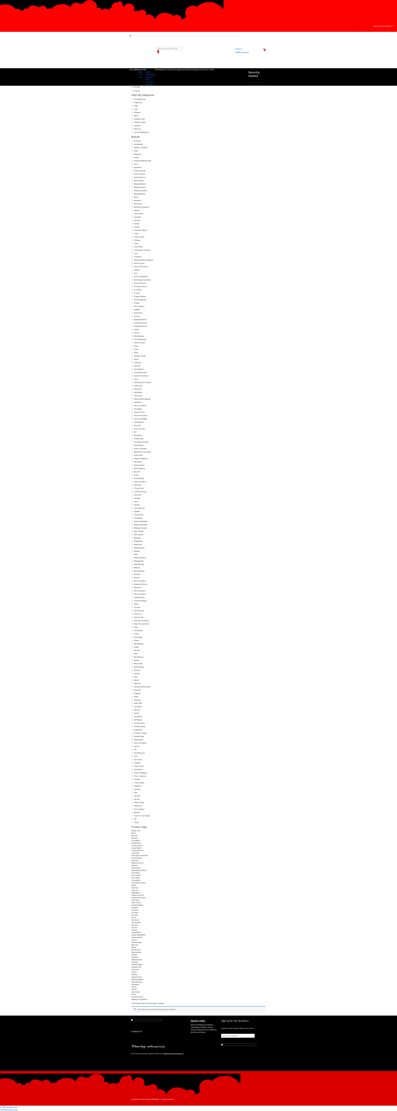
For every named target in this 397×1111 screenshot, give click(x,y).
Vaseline (137, 789)
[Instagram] (11, 26)
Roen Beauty (139, 667)
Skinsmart (138, 716)
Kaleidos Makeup (140, 458)
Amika (136, 157)
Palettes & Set (139, 119)
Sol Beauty (138, 720)
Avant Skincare (140, 177)
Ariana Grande (139, 171)
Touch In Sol (138, 766)
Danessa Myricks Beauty (143, 260)
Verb (136, 792)
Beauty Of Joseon (140, 190)
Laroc (136, 501)
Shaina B (137, 690)
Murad (136, 577)
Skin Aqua (138, 706)
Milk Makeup (139, 564)
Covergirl (137, 257)
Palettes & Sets (140, 122)
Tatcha (136, 746)
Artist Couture (139, 174)
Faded (136, 329)
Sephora (137, 683)
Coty (136, 253)
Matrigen (137, 538)
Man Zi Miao (139, 531)
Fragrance (138, 102)
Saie (135, 677)
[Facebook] (3, 26)
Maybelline (138, 541)
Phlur (136, 627)
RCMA (136, 647)
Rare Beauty (138, 644)
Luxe (136, 109)
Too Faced (138, 759)
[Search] (158, 51)
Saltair (136, 680)
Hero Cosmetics (140, 405)
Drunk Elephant (140, 300)
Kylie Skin (137, 485)
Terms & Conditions (209, 1030)
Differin (137, 270)
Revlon (136, 660)
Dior (135, 273)
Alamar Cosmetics (141, 147)
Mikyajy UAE (138, 561)
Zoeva (136, 822)
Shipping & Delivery (205, 1025)
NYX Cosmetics (140, 591)
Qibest (136, 640)
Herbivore (138, 402)
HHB (136, 106)
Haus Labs (138, 395)
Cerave (136, 223)
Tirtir (136, 756)
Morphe (137, 574)
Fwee (136, 352)
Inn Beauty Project (141, 442)
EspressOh (138, 313)
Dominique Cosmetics (142, 280)
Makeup (137, 112)
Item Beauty (138, 445)
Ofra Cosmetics (140, 594)
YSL (135, 819)
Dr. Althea (137, 290)
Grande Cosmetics (141, 376)
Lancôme (137, 495)
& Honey (137, 141)
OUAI (136, 604)
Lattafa (136, 505)
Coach (136, 243)
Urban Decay (139, 783)
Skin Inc (137, 710)
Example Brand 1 (140, 319)
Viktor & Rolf (139, 802)
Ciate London (139, 237)
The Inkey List (139, 753)
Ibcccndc (137, 425)
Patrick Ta (138, 614)
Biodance (137, 200)
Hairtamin (138, 389)
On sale (137, 87)
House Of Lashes (140, 415)
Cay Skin (137, 220)
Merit (136, 554)
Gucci (136, 379)
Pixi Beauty (138, 630)
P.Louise (137, 607)
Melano (137, 551)
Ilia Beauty (138, 435)
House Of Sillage (140, 419)
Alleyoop (137, 154)
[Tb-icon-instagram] (142, 1064)
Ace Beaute (138, 144)
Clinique (137, 240)
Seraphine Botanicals (142, 687)
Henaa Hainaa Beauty (142, 399)
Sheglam (137, 693)
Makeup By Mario (141, 525)
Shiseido (137, 700)
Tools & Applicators (141, 132)
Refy (135, 654)
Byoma (136, 210)
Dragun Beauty (140, 296)
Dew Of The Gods (141, 266)
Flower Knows (139, 343)
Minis (136, 116)
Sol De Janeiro (139, 723)
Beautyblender (139, 194)
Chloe (136, 233)
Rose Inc (137, 670)
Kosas (136, 475)
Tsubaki (137, 779)
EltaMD (137, 309)
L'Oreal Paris (139, 488)
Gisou (136, 359)
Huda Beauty (139, 422)
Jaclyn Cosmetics (140, 448)
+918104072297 (242, 52)
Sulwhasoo (138, 730)
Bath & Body (139, 180)
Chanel (136, 227)
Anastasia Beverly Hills (142, 161)
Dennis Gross (139, 263)
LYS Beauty (138, 518)
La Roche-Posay (140, 491)
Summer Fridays (140, 733)
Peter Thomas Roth (141, 624)
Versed (136, 799)
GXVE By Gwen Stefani (142, 382)
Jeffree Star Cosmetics (142, 452)
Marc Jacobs (138, 534)
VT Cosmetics (139, 809)
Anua (136, 164)
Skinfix (136, 713)
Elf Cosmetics (139, 306)
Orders (203, 1032)
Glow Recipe (139, 369)
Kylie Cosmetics (140, 481)
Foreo (136, 346)
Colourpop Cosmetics (142, 250)
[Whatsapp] (19, 26)
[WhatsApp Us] (236, 46)
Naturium (138, 587)
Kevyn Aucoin (139, 465)
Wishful (137, 812)
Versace (137, 796)
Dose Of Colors (140, 283)
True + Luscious (140, 776)
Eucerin (137, 316)
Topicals (137, 763)
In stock (137, 91)
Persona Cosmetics (141, 620)
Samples (137, 125)
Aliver (136, 151)
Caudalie (137, 217)
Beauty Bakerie (140, 184)
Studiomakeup (139, 726)
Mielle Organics (140, 558)
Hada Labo (138, 386)
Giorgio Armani (140, 356)
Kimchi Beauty (139, 468)
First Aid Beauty (140, 339)
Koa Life (137, 472)
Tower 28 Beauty (140, 773)
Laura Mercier (139, 508)
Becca (136, 197)
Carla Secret (138, 214)
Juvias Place (138, 455)
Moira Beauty (139, 571)
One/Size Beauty (140, 601)
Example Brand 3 (140, 326)
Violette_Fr (138, 806)
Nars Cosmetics (140, 581)
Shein (136, 697)
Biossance (138, 204)
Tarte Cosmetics (140, 743)
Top (1, 1107)
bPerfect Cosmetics (141, 207)
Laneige (137, 498)
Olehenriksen (139, 597)
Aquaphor (138, 167)
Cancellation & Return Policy (202, 1027)
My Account (195, 1032)
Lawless (137, 511)
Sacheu (137, 673)
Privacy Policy (196, 1030)
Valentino (137, 786)
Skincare (137, 129)
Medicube (138, 544)
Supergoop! (138, 740)
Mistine (137, 568)
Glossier (137, 366)
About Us (194, 1025)
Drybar (136, 303)
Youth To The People (142, 816)
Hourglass (138, 409)
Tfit (135, 749)
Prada (136, 634)
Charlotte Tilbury (140, 230)
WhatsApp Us (238, 49)
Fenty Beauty (139, 336)
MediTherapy (139, 548)
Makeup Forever (140, 528)
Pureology (138, 637)
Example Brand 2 (140, 323)
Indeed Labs (138, 438)
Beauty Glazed (139, 187)
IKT (135, 432)
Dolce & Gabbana (141, 276)
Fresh (136, 349)
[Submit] (221, 1039)
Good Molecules (140, 372)
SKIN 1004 (138, 703)
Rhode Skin (138, 663)
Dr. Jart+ (137, 293)
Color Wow (138, 247)
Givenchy (137, 362)
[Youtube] (26, 26)
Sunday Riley (139, 736)
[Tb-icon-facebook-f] (134, 1064)
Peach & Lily (138, 617)
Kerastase (138, 462)
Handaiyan (138, 392)
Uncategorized (140, 99)
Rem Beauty (138, 657)
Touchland (138, 769)
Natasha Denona (140, 584)
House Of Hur (139, 412)
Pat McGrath (139, 611)
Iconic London (139, 429)
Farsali (136, 333)
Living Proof (138, 515)
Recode (137, 650)
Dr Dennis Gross (140, 286)
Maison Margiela (140, 521)
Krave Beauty (139, 478)
